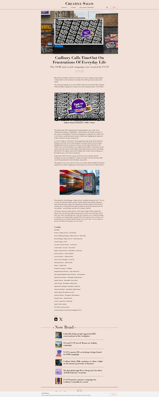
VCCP (87, 122)
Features (73, 7)
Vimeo (93, 122)
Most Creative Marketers (87, 7)
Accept (113, 394)
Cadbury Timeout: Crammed (73, 122)
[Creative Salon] (79, 3)
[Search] (107, 7)
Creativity (64, 7)
